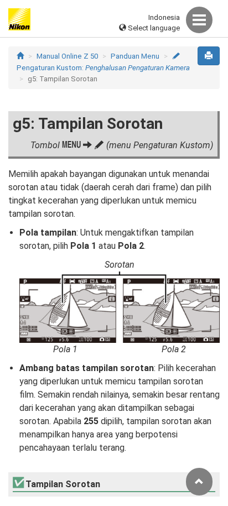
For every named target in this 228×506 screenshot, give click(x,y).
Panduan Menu (135, 56)
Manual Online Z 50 (67, 56)
